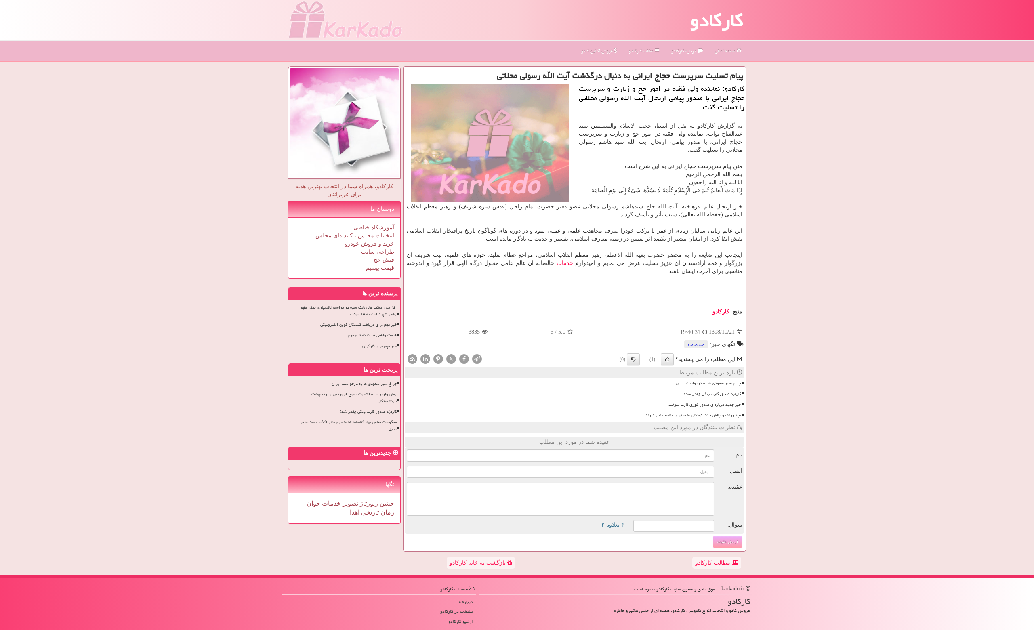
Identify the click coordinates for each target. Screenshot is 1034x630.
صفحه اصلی (726, 51)
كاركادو (720, 312)
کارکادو (716, 20)
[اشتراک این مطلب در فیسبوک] (464, 358)
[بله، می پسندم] (667, 359)
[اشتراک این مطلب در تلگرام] (477, 358)
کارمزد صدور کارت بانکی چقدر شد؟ (712, 394)
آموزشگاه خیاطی (373, 228)
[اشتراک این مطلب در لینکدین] (425, 358)
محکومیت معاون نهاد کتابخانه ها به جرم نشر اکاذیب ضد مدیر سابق (349, 425)
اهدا (354, 512)
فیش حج (384, 260)
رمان (386, 512)
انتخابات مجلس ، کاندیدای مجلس (354, 236)
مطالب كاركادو (642, 51)
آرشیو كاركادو (460, 621)
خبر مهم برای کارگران (379, 346)
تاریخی (369, 512)
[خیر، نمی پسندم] (633, 359)
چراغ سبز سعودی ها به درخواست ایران (708, 383)
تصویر (349, 503)
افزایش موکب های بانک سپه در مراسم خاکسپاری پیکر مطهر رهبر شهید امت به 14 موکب (348, 310)
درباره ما (465, 601)
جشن (386, 503)
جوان (313, 503)
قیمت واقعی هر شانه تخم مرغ (372, 335)
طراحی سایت (377, 252)
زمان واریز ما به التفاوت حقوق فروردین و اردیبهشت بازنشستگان (354, 397)
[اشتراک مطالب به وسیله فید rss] (412, 358)
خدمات (565, 263)
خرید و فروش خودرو (369, 244)
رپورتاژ (368, 503)
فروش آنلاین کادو (597, 51)
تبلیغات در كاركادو (456, 611)
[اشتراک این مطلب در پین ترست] (438, 358)
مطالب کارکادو (713, 563)
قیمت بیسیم (380, 268)
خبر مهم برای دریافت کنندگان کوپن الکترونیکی (358, 325)
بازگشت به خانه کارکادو (478, 563)
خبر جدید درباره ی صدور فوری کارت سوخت (704, 405)
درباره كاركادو (684, 51)
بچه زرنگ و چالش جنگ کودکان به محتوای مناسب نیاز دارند (693, 415)
